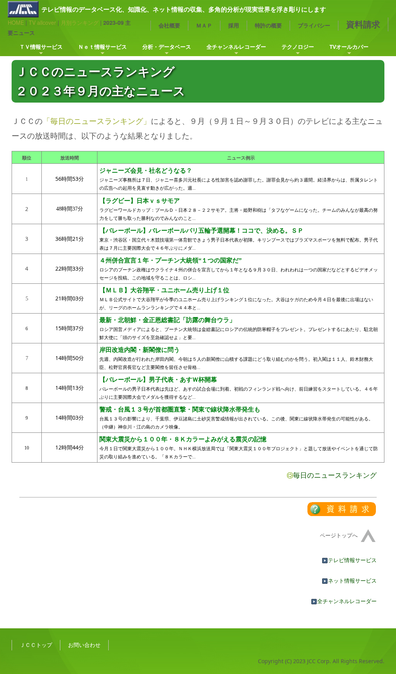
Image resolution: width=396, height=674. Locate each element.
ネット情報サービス (352, 580)
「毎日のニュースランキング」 (97, 121)
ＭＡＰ (204, 25)
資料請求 (363, 24)
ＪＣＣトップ (36, 644)
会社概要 (169, 25)
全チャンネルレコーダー (236, 46)
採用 (233, 25)
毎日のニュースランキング (335, 475)
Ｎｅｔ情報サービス (102, 46)
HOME (16, 22)
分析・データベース (166, 46)
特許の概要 (268, 25)
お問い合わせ (84, 644)
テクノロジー (298, 46)
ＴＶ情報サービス (41, 46)
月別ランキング (80, 22)
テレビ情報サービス (352, 560)
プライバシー (314, 25)
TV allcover (42, 22)
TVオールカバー (349, 46)
